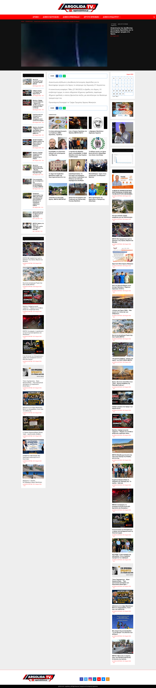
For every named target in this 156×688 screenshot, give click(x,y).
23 (120, 90)
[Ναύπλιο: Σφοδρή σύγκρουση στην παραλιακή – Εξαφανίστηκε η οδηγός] (27, 155)
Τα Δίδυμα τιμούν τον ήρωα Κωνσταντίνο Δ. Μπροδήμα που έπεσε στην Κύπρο (97, 153)
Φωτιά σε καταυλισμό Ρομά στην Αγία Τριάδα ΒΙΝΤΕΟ (32, 283)
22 (117, 90)
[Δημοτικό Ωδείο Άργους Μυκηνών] (122, 255)
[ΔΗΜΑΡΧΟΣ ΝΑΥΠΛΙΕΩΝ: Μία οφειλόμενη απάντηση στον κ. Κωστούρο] (33, 447)
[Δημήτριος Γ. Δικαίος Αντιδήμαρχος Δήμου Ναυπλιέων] (33, 471)
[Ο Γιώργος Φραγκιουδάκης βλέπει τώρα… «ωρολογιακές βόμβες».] (33, 423)
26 (129, 90)
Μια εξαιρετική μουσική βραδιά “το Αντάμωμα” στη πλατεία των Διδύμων (122, 632)
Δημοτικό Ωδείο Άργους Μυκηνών (122, 264)
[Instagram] (90, 679)
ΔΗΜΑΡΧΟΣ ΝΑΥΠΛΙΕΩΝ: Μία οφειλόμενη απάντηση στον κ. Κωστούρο (31, 457)
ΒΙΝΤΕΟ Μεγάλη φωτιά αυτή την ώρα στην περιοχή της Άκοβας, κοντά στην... (122, 456)
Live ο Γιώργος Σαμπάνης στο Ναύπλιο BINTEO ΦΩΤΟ (78, 132)
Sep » (117, 96)
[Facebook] (81, 679)
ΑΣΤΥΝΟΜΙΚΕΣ (114, 24)
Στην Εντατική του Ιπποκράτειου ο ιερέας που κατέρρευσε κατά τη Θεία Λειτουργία (38, 117)
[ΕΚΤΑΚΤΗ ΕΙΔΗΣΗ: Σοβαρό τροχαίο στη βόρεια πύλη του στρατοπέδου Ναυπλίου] (27, 142)
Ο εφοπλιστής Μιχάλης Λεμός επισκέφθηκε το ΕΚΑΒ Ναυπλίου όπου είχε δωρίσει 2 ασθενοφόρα (78, 154)
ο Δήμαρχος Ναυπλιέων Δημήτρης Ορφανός (96, 132)
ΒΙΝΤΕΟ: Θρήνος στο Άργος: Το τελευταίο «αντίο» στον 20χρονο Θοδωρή (38, 226)
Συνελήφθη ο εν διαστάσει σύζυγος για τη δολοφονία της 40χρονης (57, 153)
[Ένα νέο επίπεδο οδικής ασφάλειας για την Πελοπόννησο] (122, 206)
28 (113, 94)
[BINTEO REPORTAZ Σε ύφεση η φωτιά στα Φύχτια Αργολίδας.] (27, 214)
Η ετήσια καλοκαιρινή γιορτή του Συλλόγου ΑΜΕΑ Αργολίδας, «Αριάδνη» (57, 132)
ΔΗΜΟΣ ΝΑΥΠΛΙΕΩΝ (105, 1)
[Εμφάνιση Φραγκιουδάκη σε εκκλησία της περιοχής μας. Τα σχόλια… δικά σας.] (122, 471)
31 (123, 94)
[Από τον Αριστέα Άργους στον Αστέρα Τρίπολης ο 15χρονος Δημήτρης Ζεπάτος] (122, 276)
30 (120, 94)
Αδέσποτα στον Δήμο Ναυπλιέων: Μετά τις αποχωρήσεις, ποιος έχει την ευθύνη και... (33, 409)
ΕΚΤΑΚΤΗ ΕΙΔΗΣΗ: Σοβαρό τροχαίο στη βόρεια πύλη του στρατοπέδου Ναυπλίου (38, 143)
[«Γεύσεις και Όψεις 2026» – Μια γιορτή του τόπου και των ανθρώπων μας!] (122, 301)
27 (131, 90)
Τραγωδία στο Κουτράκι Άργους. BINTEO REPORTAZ (57, 198)
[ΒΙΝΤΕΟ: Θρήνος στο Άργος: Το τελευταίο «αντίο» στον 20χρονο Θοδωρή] (27, 226)
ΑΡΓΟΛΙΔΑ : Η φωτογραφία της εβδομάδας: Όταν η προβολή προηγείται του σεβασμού (121, 556)
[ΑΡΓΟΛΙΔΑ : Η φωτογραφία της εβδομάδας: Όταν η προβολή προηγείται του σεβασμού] (122, 545)
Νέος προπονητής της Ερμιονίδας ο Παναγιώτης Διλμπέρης (97, 199)
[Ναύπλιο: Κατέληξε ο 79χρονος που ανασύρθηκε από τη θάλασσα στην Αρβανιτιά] (27, 129)
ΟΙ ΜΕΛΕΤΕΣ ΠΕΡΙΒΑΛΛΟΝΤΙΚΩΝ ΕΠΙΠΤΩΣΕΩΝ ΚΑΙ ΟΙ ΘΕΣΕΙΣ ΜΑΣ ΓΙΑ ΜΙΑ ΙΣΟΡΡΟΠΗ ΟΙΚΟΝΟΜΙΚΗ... (122, 192)
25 (126, 90)
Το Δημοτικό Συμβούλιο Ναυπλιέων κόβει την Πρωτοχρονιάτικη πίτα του (57, 175)
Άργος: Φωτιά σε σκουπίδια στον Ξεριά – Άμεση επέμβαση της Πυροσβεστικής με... (122, 383)
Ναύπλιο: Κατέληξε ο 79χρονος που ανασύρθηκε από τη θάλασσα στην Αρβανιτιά (38, 130)
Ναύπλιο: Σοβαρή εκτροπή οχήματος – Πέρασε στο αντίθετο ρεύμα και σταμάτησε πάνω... (33, 308)
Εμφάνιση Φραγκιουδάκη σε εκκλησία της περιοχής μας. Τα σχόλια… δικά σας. (121, 481)
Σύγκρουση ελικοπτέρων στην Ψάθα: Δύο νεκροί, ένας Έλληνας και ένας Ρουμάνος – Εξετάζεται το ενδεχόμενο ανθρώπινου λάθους (38, 199)
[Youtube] (99, 679)
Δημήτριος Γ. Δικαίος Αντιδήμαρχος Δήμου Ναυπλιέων (32, 481)
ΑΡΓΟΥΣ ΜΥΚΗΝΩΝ (126, 1)
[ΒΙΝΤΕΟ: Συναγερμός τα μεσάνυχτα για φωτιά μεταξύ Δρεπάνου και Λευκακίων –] (33, 322)
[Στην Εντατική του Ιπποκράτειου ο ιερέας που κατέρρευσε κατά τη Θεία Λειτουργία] (27, 117)
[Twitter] (86, 679)
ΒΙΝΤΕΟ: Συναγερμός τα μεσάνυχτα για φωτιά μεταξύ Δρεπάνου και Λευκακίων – (33, 332)
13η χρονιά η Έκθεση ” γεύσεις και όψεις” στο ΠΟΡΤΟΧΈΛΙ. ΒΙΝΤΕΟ (122, 359)
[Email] (103, 679)
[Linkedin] (94, 679)
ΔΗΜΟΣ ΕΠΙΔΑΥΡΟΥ (136, 1)
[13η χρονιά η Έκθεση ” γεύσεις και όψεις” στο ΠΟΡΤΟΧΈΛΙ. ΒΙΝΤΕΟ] (122, 349)
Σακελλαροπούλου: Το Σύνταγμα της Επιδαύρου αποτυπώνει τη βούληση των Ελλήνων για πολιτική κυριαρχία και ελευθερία (78, 177)
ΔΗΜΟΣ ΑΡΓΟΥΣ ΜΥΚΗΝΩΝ (123, 24)
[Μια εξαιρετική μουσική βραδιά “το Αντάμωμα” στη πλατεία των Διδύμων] (122, 622)
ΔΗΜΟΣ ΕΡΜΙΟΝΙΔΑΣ (116, 1)
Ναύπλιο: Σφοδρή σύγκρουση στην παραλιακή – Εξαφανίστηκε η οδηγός (37, 155)
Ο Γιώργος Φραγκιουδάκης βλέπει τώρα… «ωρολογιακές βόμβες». (33, 433)
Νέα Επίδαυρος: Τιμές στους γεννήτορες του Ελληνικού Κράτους (97, 175)
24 (123, 90)
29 (117, 94)
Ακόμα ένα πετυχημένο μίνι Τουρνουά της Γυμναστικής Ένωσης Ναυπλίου (77, 199)
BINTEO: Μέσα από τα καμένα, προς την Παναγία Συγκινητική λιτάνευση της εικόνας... (121, 657)
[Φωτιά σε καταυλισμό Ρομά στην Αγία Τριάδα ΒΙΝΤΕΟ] (27, 82)
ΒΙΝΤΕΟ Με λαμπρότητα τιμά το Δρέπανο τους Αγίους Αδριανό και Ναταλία (33, 259)
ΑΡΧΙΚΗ (98, 1)
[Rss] (108, 679)
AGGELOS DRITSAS (28, 263)
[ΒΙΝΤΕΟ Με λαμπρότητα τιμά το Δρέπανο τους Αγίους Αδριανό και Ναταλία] (33, 249)
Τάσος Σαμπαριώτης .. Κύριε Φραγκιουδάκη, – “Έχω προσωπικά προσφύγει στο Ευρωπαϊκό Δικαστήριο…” (33, 383)
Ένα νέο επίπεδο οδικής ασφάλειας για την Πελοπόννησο (122, 216)
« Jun (113, 96)
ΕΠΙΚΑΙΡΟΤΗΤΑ (114, 25)
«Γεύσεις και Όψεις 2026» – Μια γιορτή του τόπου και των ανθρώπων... (122, 312)
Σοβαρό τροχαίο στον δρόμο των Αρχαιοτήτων (37, 92)
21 (113, 90)
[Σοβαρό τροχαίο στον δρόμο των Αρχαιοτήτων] (27, 93)
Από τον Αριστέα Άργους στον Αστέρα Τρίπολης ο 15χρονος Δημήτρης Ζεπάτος (121, 287)
